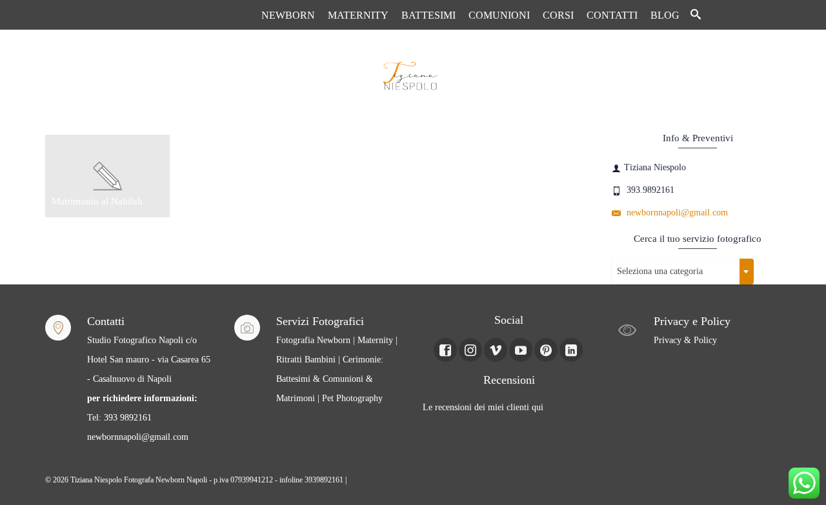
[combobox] (683, 271)
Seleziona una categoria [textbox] (660, 271)
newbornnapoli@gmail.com (676, 212)
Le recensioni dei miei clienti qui (483, 407)
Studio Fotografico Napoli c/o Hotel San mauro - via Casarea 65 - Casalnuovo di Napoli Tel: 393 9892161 (148, 378)
